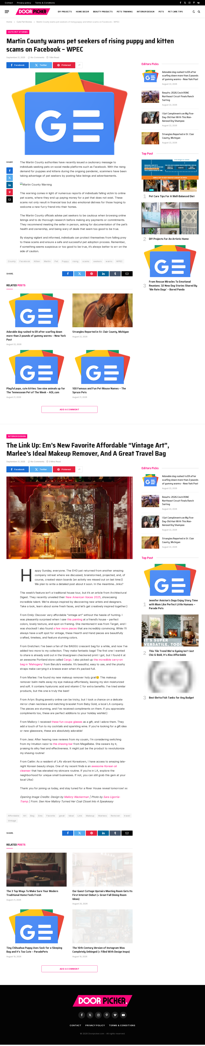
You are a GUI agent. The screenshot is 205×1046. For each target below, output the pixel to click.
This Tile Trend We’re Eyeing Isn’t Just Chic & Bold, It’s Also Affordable (171, 653)
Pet (56, 261)
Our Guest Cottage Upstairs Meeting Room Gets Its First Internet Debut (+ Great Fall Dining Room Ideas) (102, 895)
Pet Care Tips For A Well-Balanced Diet (172, 196)
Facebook (25, 261)
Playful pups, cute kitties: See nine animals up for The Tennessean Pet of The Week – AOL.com (35, 390)
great (62, 815)
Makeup (90, 815)
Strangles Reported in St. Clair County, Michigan (100, 332)
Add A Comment (69, 409)
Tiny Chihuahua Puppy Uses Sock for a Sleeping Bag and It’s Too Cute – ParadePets (34, 950)
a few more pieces (65, 628)
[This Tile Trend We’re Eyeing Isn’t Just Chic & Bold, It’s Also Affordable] (170, 630)
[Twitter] (9, 178)
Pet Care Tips (175, 11)
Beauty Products (103, 11)
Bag (32, 815)
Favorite (50, 815)
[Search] (198, 11)
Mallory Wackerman (76, 797)
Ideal (71, 815)
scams (85, 261)
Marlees (102, 815)
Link (80, 815)
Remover (115, 815)
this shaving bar (63, 743)
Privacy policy (24, 2)
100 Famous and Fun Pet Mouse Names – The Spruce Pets (99, 390)
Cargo (67, 659)
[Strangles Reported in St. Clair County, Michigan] (102, 310)
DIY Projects (65, 11)
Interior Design (145, 11)
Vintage (12, 820)
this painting (74, 619)
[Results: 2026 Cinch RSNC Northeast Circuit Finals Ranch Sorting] (150, 97)
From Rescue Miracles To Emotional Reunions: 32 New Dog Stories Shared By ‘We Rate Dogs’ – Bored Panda (173, 285)
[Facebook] (9, 170)
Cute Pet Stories (18, 32)
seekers (97, 261)
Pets (161, 11)
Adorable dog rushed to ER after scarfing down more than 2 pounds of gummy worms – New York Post (36, 336)
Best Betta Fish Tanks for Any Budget (171, 698)
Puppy (65, 261)
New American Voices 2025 (83, 597)
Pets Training (125, 11)
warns (109, 261)
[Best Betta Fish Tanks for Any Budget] (170, 677)
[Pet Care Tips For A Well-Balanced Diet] (170, 176)
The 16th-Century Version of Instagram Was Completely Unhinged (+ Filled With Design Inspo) (101, 950)
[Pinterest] (9, 192)
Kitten (37, 261)
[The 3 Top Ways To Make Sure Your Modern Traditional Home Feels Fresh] (36, 870)
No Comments (37, 57)
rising (75, 261)
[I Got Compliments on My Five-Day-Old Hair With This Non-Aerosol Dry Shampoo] (150, 117)
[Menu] (7, 11)
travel (127, 815)
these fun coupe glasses (67, 721)
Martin (47, 261)
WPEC (119, 261)
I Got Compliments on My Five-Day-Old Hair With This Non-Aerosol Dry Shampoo (178, 117)
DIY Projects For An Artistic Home (169, 239)
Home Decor (82, 11)
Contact (9, 2)
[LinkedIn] (9, 185)
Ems (40, 815)
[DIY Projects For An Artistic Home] (170, 218)
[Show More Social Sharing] (79, 65)
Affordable (13, 815)
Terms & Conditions (45, 2)
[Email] (9, 199)
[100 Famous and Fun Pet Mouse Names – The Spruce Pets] (102, 367)
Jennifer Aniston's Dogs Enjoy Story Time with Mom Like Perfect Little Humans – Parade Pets (173, 604)
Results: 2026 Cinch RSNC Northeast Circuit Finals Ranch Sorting (178, 96)
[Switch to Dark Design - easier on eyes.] (194, 11)
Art (24, 815)
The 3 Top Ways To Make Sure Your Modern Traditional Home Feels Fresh (32, 893)
